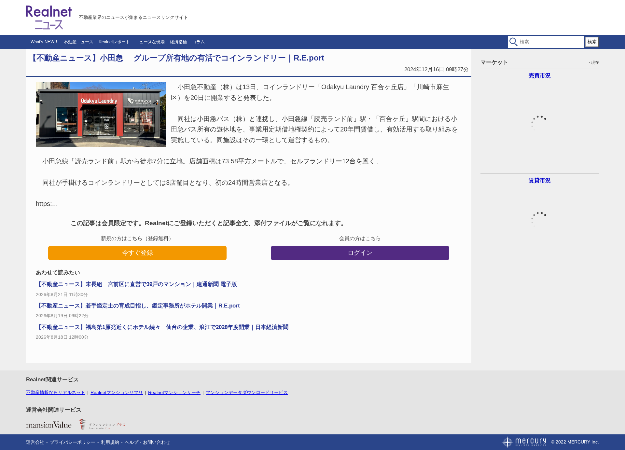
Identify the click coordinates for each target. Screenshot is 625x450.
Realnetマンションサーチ (174, 392)
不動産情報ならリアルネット (55, 392)
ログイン (360, 252)
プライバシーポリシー (72, 442)
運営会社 (35, 442)
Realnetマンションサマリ (116, 392)
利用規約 (110, 442)
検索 (592, 41)
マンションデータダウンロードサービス (247, 392)
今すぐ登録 (137, 252)
